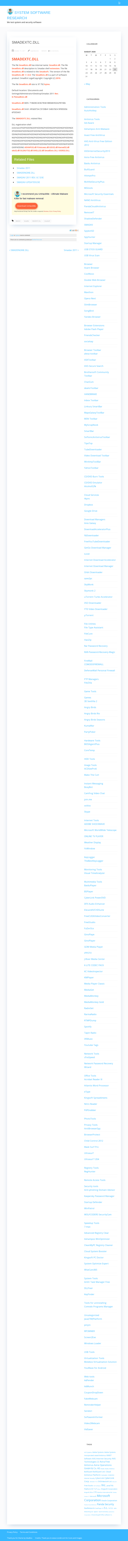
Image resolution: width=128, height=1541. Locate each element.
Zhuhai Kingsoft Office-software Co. (101, 1515)
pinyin (87, 1324)
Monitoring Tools (93, 869)
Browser (88, 264)
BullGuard (89, 169)
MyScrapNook (91, 424)
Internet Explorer (93, 286)
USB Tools (89, 1352)
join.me (88, 799)
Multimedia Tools (93, 881)
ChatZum (89, 381)
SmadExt (26, 221)
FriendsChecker (92, 335)
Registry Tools (91, 1167)
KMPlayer (89, 977)
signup (18, 235)
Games (87, 697)
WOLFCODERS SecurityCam (98, 1214)
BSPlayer (88, 891)
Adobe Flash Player (94, 329)
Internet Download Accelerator (100, 559)
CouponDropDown (93, 1392)
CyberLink (99, 1478)
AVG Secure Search (93, 366)
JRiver (99, 1489)
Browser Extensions (94, 325)
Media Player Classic (94, 983)
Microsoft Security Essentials (99, 194)
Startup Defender (93, 1202)
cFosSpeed (89, 1057)
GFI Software (97, 1485)
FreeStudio (89, 922)
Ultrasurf (89, 1153)
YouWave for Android (95, 1367)
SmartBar (89, 431)
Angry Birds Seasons (94, 719)
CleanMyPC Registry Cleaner (98, 1245)
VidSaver (88, 1429)
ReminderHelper (92, 1404)
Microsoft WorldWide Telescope (100, 830)
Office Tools (90, 1075)
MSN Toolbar (90, 418)
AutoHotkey (90, 110)
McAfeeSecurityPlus (94, 181)
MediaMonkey (91, 995)
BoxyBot (88, 787)
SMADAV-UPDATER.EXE (28, 182)
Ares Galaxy (90, 523)
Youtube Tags (91, 1045)
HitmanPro (89, 175)
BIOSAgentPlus (92, 744)
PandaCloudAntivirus (95, 206)
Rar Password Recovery (96, 645)
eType (87, 1091)
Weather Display (92, 842)
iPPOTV (88, 952)
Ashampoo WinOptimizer (97, 1238)
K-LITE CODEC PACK (94, 965)
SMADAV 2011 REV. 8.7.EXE (30, 177)
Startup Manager (93, 243)
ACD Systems (88, 1452)
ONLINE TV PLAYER (93, 836)
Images (79, 1538)
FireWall (88, 660)
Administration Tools (95, 106)
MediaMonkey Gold (94, 1002)
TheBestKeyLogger (93, 860)
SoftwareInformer (93, 1417)
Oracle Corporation (109, 1500)
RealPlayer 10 (99, 1508)
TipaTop (88, 443)
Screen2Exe (90, 1337)
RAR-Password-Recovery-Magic (99, 652)
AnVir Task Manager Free (97, 1281)
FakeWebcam (91, 1398)
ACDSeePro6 (90, 768)
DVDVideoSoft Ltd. (105, 1481)
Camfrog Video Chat (94, 793)
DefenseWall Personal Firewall (99, 670)
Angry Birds (90, 707)
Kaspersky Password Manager (99, 1196)
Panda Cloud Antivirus (90, 1504)
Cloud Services (91, 494)
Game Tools (90, 691)
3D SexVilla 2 (90, 701)
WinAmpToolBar (92, 461)
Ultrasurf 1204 (91, 1159)
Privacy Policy (57, 211)
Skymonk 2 (89, 590)
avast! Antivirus (100, 1455)
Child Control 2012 (93, 1140)
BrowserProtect (92, 1134)
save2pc (88, 578)
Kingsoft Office (88, 1492)
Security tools (91, 1186)
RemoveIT (89, 212)
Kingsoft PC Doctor (94, 1257)
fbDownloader (91, 535)
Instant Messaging (93, 783)
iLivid (87, 553)
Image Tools (90, 765)
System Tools (91, 1278)
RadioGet (89, 1008)
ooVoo (87, 805)
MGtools (88, 187)
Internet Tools (91, 820)
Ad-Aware (89, 122)
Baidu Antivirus (92, 163)
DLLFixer (88, 1288)
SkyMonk (89, 584)
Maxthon (88, 292)
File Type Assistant (93, 627)
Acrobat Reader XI (93, 1079)
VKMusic (88, 1038)
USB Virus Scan (92, 255)
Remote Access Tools (94, 1180)
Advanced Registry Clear (96, 1232)
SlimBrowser (90, 304)
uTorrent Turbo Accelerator (98, 596)
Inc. (103, 1485)
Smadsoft (47, 221)
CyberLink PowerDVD (95, 897)
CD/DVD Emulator (93, 482)
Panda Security (105, 1504)
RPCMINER (89, 1331)
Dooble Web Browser (95, 280)
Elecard (114, 1481)
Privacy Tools (91, 1124)
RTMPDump (90, 1020)
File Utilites (90, 623)
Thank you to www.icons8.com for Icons (57, 1538)
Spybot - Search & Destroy (101, 1512)
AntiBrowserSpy (92, 1128)
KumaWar (89, 725)
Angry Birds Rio (92, 713)
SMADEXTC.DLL (36, 221)
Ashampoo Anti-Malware (96, 128)
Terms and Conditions (28, 1532)
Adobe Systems (98, 1452)
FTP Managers (91, 679)
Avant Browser (91, 267)
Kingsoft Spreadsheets (95, 1097)
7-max (87, 1226)
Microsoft (93, 1496)
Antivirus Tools (92, 119)
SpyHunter (89, 237)
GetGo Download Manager (97, 547)
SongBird (89, 310)
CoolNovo (89, 273)
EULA (50, 211)
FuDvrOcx (89, 928)
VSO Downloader (92, 602)
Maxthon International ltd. (105, 1492)
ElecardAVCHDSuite (94, 909)
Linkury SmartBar (93, 406)
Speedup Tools (91, 1223)
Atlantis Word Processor (96, 1085)
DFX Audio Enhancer (94, 903)
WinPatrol (89, 1208)
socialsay (88, 341)
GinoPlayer (89, 940)
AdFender (89, 1380)
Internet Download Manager (98, 566)
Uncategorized (91, 1315)
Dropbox (88, 504)
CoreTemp (89, 750)
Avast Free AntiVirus (94, 135)
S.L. (106, 1507)
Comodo (104, 1475)
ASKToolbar (90, 359)
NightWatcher (34, 51)
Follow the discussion (77, 230)
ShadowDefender (93, 218)
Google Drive (90, 510)
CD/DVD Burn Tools (94, 476)
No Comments (54, 51)
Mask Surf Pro (91, 1146)
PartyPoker (90, 731)
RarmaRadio (90, 1014)
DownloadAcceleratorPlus (97, 529)
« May (87, 83)
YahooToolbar (91, 467)
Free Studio (88, 1485)
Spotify (88, 1026)
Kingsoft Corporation (109, 1489)
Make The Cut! (91, 774)
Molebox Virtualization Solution (100, 1361)
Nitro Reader (90, 1103)
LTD (95, 1492)
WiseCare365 (90, 1269)
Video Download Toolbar (96, 455)
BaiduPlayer (90, 885)
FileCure (88, 633)
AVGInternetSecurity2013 (97, 151)
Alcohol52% (90, 486)
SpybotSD (89, 230)
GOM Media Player (93, 946)
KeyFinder (89, 1294)
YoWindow (89, 848)
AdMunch (89, 1386)
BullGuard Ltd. (99, 1471)
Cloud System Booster (95, 1251)
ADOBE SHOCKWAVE (94, 824)
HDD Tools (89, 758)
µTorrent (89, 615)
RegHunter (89, 1171)
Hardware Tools (92, 740)
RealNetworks (89, 1508)
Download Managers (94, 519)
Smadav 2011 (23, 168)
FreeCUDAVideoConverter (97, 916)
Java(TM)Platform (93, 1318)
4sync (87, 498)
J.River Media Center (94, 959)
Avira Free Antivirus (94, 157)
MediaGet (89, 989)
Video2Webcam (92, 1423)
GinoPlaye (89, 934)
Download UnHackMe (26, 206)
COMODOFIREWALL (94, 664)
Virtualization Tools (94, 1358)
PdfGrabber (90, 1110)
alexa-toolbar (91, 353)
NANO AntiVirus (92, 200)
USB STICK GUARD (93, 249)
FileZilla (88, 682)
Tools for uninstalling (95, 1302)
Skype (87, 811)
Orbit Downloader (93, 572)
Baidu (102, 1469)
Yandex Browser (92, 316)
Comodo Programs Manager (98, 1306)
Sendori (88, 1410)
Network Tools (91, 1053)
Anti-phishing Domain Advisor (99, 1189)
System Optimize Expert (96, 1263)
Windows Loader (92, 1343)
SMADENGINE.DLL (26, 172)
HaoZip (87, 639)
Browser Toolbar (92, 350)
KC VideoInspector (93, 971)
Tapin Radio (90, 1032)
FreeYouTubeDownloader (97, 541)
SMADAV (44, 51)
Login (12, 235)
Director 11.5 (93, 1481)
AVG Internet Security (101, 1458)
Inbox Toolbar (91, 400)
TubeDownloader (93, 449)
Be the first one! (37, 240)
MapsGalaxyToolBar (94, 412)
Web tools (89, 1376)
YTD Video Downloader (96, 609)
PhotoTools (90, 1118)
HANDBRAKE (90, 394)
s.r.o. (111, 1508)
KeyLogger (89, 857)
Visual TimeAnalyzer (94, 873)
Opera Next (90, 298)
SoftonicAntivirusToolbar (97, 437)
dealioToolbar (91, 388)
